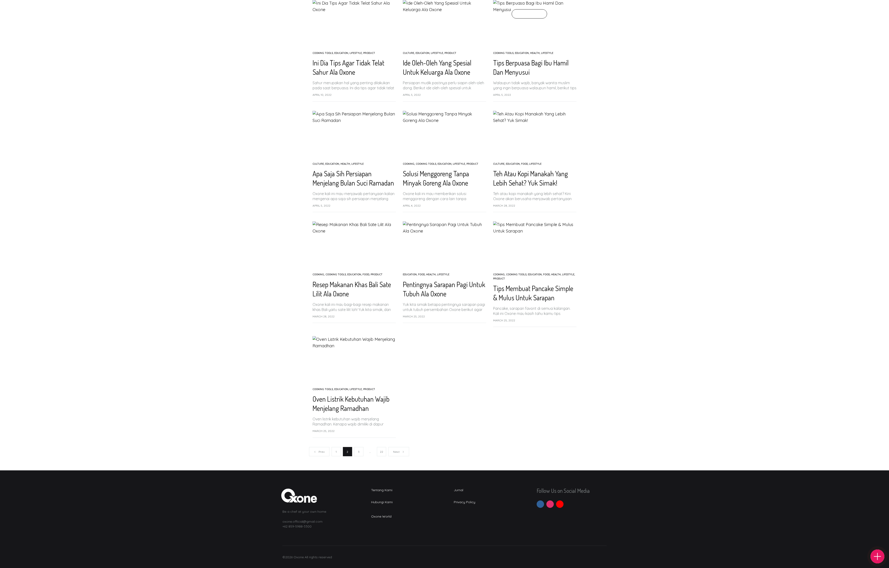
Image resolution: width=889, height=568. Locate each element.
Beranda (364, 14)
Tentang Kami (391, 14)
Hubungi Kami (464, 14)
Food (524, 163)
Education (341, 53)
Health (535, 53)
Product (369, 53)
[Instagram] (550, 504)
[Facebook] (540, 504)
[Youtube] (559, 504)
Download (529, 14)
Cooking (408, 163)
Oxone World (381, 516)
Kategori (417, 14)
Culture (408, 53)
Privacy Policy (464, 502)
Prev (322, 451)
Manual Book (494, 14)
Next (396, 451)
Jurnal (438, 14)
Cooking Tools (323, 53)
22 (381, 451)
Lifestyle (356, 53)
